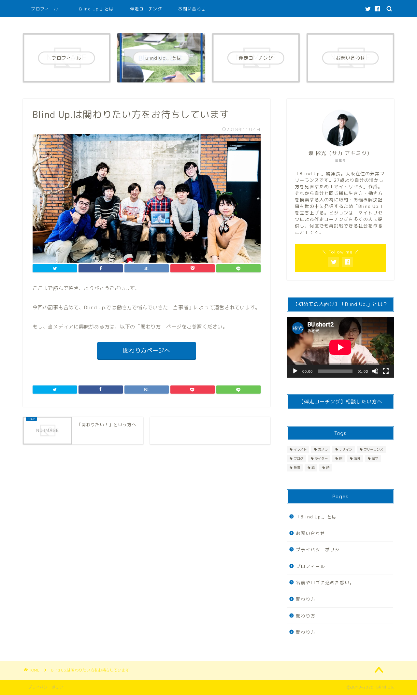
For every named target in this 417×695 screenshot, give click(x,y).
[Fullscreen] (385, 371)
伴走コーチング (146, 8)
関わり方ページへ (146, 350)
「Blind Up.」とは (94, 8)
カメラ (323, 449)
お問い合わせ (192, 8)
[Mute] (375, 371)
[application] (340, 347)
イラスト (300, 449)
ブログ (298, 458)
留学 (375, 458)
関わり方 (305, 599)
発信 (297, 467)
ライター (321, 458)
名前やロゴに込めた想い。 (325, 582)
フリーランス (373, 449)
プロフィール (44, 8)
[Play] (295, 371)
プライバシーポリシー (320, 549)
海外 (357, 458)
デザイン (345, 449)
